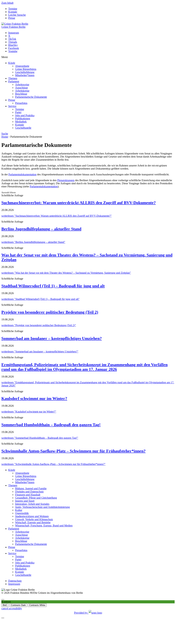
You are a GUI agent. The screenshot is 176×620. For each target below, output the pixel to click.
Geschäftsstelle (23, 127)
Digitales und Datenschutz (29, 491)
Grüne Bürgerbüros (25, 69)
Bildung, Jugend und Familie (31, 488)
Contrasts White (37, 605)
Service (12, 106)
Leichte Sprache (17, 14)
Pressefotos (21, 103)
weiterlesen (56, 215)
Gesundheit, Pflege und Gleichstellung (36, 497)
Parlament (13, 81)
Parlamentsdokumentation (22, 174)
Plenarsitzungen (65, 180)
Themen (12, 78)
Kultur (18, 510)
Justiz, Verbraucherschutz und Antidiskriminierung (42, 507)
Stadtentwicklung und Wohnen (32, 516)
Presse (11, 17)
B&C (5, 605)
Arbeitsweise (22, 84)
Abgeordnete (22, 66)
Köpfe (11, 62)
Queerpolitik (22, 513)
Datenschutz (15, 580)
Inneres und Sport (24, 500)
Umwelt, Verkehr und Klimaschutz (34, 519)
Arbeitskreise (22, 90)
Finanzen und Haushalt (27, 494)
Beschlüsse (21, 93)
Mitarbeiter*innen (24, 75)
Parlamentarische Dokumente (31, 96)
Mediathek (21, 121)
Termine (12, 8)
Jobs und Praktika (24, 115)
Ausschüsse (21, 87)
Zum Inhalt (7, 2)
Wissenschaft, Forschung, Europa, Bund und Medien (44, 525)
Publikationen (22, 118)
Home (4, 136)
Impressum (14, 583)
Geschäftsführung (24, 72)
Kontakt (12, 11)
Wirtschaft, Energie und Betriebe (33, 522)
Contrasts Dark (18, 605)
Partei (18, 112)
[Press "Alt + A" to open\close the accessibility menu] (2, 599)
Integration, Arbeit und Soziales (32, 503)
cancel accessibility (11, 608)
